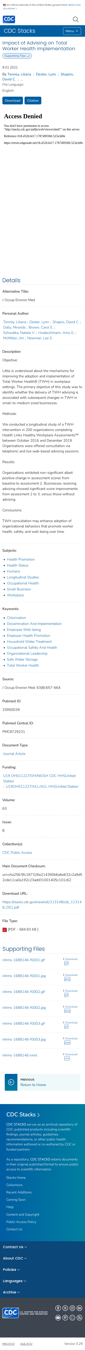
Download (12, 100)
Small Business (19, 589)
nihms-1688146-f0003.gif (23, 1023)
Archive (9, 1292)
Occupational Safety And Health (32, 647)
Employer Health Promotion (28, 635)
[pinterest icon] (65, 1317)
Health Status (17, 565)
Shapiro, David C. (66, 322)
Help (10, 1207)
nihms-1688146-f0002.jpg (24, 1007)
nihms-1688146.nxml (19, 1055)
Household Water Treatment (29, 641)
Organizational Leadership (27, 653)
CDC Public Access (17, 852)
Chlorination (16, 617)
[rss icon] (79, 1317)
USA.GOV (26, 1344)
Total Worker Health (23, 665)
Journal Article (14, 753)
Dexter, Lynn (46, 74)
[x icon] (65, 1308)
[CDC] (8, 19)
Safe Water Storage (22, 659)
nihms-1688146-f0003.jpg (24, 1039)
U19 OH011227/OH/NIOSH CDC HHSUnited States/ (39, 778)
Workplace (15, 595)
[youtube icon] (58, 1317)
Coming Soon (16, 1199)
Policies (9, 1269)
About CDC (13, 1258)
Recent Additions (19, 1192)
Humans (13, 571)
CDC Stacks (21, 1114)
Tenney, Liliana (19, 74)
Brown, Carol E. (41, 327)
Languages (13, 1280)
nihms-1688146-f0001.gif (23, 960)
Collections (14, 1185)
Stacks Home (16, 1177)
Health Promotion (21, 559)
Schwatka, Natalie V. (19, 332)
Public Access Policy (21, 1222)
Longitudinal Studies (23, 577)
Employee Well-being (24, 629)
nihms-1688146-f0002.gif (23, 991)
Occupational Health (23, 583)
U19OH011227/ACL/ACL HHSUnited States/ (42, 786)
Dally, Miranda (14, 327)
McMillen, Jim (13, 338)
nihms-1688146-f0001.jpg (24, 975)
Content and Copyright (22, 1214)
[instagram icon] (72, 1308)
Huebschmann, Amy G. (56, 332)
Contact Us (14, 1229)
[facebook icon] (58, 1308)
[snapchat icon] (72, 1317)
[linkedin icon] (79, 1308)
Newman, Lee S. (40, 338)
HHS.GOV (8, 1344)
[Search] (76, 19)
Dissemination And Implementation (34, 623)
